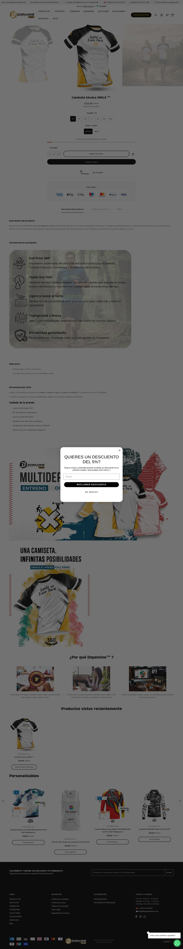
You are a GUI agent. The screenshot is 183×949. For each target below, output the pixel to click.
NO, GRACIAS (91, 492)
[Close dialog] (119, 450)
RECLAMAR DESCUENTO (91, 485)
